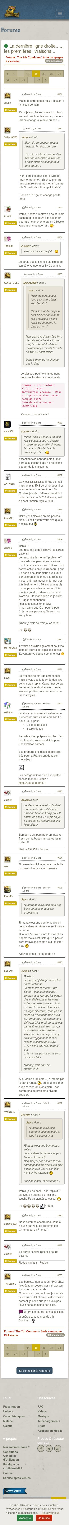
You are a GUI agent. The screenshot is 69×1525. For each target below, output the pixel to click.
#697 (60, 1103)
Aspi (6, 866)
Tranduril (10, 1283)
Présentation (11, 1406)
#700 (60, 1275)
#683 (60, 207)
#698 (60, 1215)
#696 (60, 962)
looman (8, 800)
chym (6, 678)
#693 (60, 791)
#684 (60, 237)
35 (36, 74)
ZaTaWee (9, 484)
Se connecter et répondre (34, 1371)
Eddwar (8, 518)
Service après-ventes (17, 1478)
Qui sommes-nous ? (16, 1447)
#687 (60, 475)
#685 (60, 273)
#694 (60, 857)
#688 (60, 509)
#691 (60, 669)
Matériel (8, 1421)
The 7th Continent (29, 57)
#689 (60, 539)
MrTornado (10, 648)
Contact (8, 1473)
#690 (60, 639)
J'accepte (25, 1518)
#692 (60, 703)
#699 (60, 1245)
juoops (8, 548)
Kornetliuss (11, 282)
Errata (41, 1426)
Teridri (8, 246)
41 (23, 80)
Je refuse (44, 1518)
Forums (11, 57)
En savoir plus (50, 1513)
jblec (7, 103)
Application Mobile (50, 1430)
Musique (43, 1416)
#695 (60, 887)
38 (59, 74)
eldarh (8, 216)
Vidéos (42, 1411)
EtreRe (8, 896)
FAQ (40, 1406)
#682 (60, 128)
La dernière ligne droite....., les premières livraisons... (34, 48)
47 (38, 80)
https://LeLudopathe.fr (32, 783)
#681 (60, 94)
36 (43, 74)
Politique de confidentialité (12, 1466)
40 (15, 80)
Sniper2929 (10, 137)
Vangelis (9, 1112)
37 (51, 74)
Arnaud (8, 712)
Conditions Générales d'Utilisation (11, 1455)
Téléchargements (49, 1421)
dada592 (8, 431)
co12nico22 (10, 1224)
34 (28, 74)
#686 (60, 422)
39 (7, 80)
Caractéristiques (14, 1416)
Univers (8, 1411)
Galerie (7, 1426)
